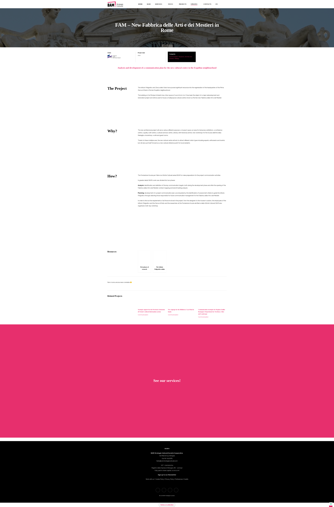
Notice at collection (167, 505)
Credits (186, 479)
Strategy (176, 58)
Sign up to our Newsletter (167, 475)
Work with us (150, 479)
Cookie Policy (159, 479)
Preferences (179, 479)
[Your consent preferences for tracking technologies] (331, 504)
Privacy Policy (169, 479)
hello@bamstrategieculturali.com (167, 461)
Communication (173, 56)
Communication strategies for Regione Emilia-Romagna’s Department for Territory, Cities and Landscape (211, 312)
